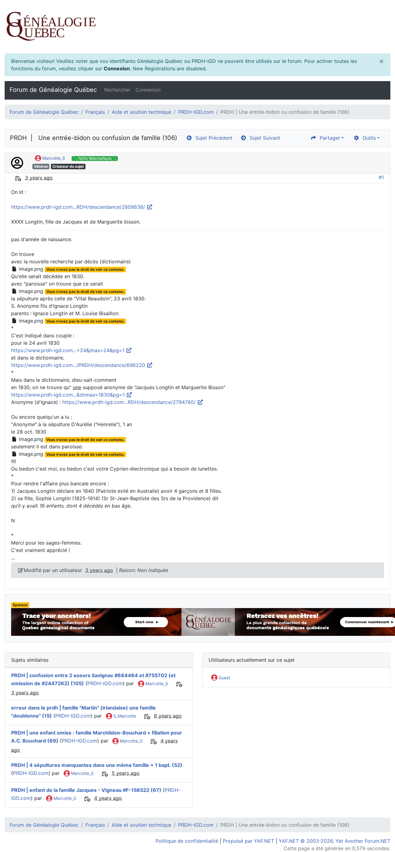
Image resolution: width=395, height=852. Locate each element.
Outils (368, 138)
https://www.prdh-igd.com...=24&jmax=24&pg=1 (68, 350)
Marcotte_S (53, 158)
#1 (381, 177)
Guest (223, 677)
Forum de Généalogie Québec (53, 89)
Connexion (117, 68)
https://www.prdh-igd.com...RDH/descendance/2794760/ (129, 402)
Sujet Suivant (263, 138)
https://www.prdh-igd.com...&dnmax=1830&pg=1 (68, 395)
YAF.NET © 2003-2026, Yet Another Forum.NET (334, 841)
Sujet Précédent (212, 138)
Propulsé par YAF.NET (248, 841)
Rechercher (117, 90)
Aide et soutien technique (141, 112)
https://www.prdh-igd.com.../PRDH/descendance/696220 (79, 365)
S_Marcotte (124, 715)
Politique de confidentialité (187, 841)
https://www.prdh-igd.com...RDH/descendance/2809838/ (79, 207)
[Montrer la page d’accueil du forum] (197, 26)
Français (95, 112)
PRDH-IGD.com (196, 112)
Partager (328, 138)
